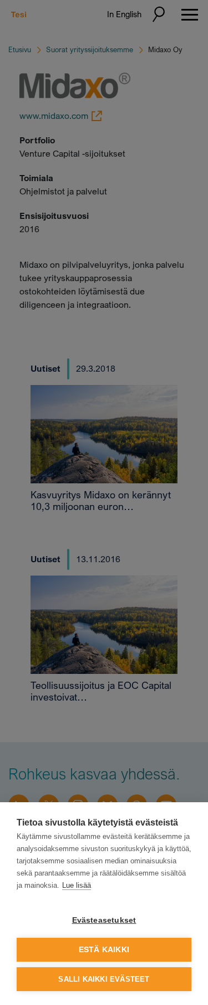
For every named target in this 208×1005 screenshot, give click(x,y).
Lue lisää (76, 885)
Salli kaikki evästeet (103, 979)
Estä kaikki (104, 950)
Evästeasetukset (104, 920)
